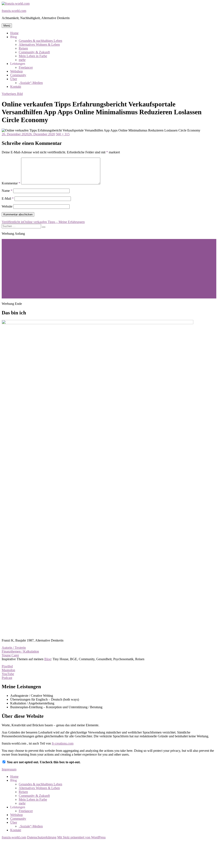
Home (14, 33)
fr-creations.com (62, 743)
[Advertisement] (109, 268)
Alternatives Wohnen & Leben (39, 44)
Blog (47, 659)
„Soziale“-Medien (31, 83)
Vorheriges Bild (12, 94)
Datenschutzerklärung (41, 837)
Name (7, 190)
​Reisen (23, 48)
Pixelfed (7, 666)
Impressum (9, 769)
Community (18, 75)
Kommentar (11, 183)
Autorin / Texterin (14, 647)
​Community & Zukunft (34, 52)
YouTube (8, 674)
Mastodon (8, 670)
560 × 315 (63, 134)
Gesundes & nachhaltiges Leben (40, 40)
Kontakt (15, 86)
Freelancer (26, 67)
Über (13, 79)
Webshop (16, 71)
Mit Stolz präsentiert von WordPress (81, 837)
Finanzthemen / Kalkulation (20, 651)
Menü (6, 25)
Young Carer (10, 655)
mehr (22, 60)
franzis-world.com (14, 11)
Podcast (7, 678)
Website (7, 206)
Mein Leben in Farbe (33, 56)
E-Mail (8, 198)
